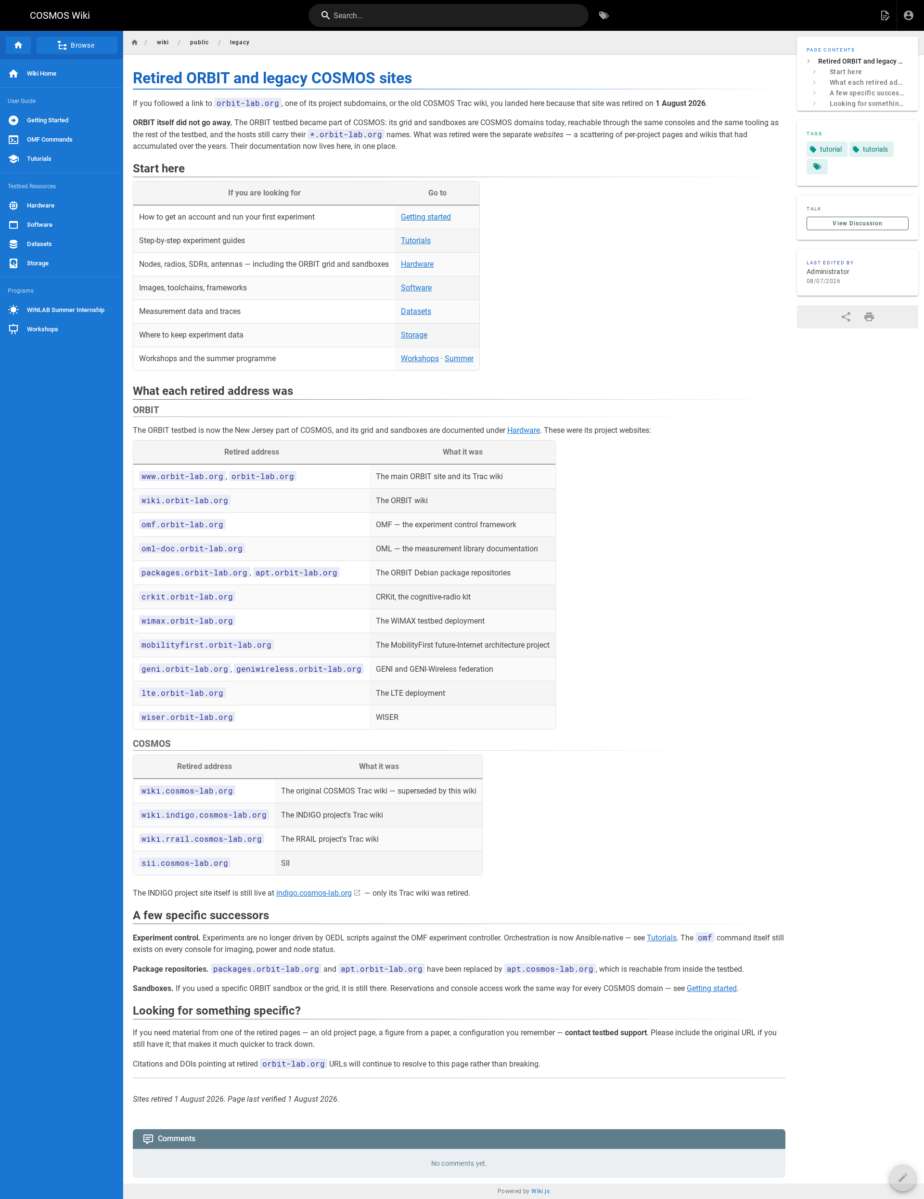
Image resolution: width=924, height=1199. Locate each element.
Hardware (417, 264)
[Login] (908, 15)
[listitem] (857, 61)
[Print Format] (869, 316)
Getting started (426, 217)
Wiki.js (540, 1191)
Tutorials (416, 240)
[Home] (18, 45)
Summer (459, 358)
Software (416, 287)
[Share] (846, 316)
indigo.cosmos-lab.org (314, 893)
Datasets (416, 311)
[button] (885, 15)
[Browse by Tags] (604, 15)
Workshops (420, 358)
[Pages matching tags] (817, 166)
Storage (414, 334)
